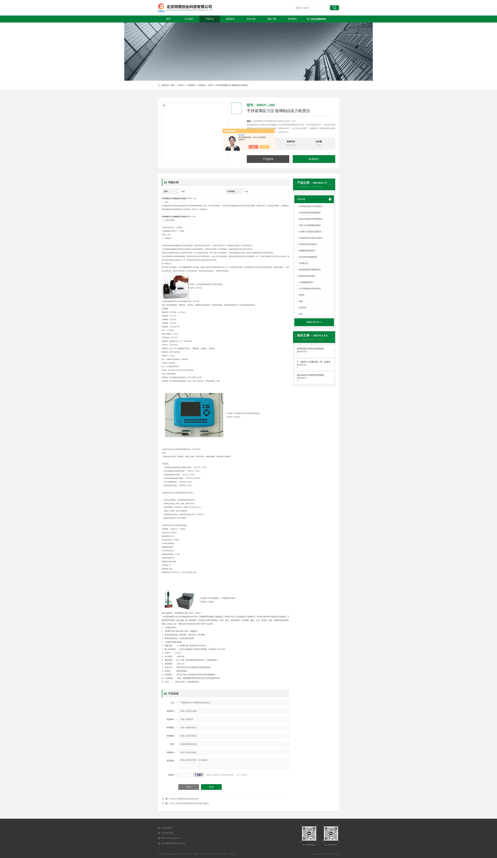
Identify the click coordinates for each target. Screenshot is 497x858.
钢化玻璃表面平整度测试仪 (310, 270)
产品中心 (209, 19)
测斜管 (301, 295)
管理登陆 (335, 854)
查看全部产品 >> (314, 322)
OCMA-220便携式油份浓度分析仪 (184, 799)
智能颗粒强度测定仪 (307, 251)
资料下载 (271, 19)
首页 (168, 19)
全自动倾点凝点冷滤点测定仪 (311, 206)
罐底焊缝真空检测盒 (307, 276)
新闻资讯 (230, 19)
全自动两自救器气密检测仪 (310, 213)
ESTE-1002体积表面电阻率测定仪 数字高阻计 (189, 803)
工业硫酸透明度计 (306, 282)
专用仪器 (191, 85)
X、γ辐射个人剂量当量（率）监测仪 (313, 362)
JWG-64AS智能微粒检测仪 (310, 225)
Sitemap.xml (316, 854)
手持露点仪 (303, 263)
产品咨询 (268, 159)
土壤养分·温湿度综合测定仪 (310, 232)
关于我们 (189, 19)
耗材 (301, 301)
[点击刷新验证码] (198, 775)
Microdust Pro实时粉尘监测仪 (310, 375)
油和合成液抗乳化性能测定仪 (311, 219)
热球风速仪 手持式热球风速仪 (310, 349)
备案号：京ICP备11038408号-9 (205, 854)
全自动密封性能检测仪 (308, 257)
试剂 (301, 314)
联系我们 (292, 19)
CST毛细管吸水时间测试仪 (310, 289)
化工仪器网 (326, 854)
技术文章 (251, 19)
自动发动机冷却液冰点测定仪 (311, 238)
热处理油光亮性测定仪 (308, 244)
